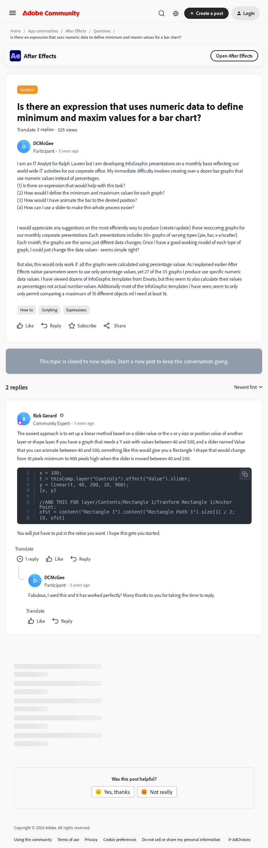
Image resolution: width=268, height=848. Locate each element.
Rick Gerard (45, 415)
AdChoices (241, 839)
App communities (43, 30)
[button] (12, 15)
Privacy (91, 839)
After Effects (76, 30)
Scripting (49, 309)
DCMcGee (43, 143)
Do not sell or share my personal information (181, 839)
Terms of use (68, 839)
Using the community (33, 839)
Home (15, 30)
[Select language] (175, 13)
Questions (102, 30)
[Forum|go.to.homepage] (51, 13)
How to (26, 309)
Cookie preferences (119, 839)
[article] (134, 488)
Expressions (76, 309)
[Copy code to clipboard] (245, 474)
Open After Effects (234, 56)
